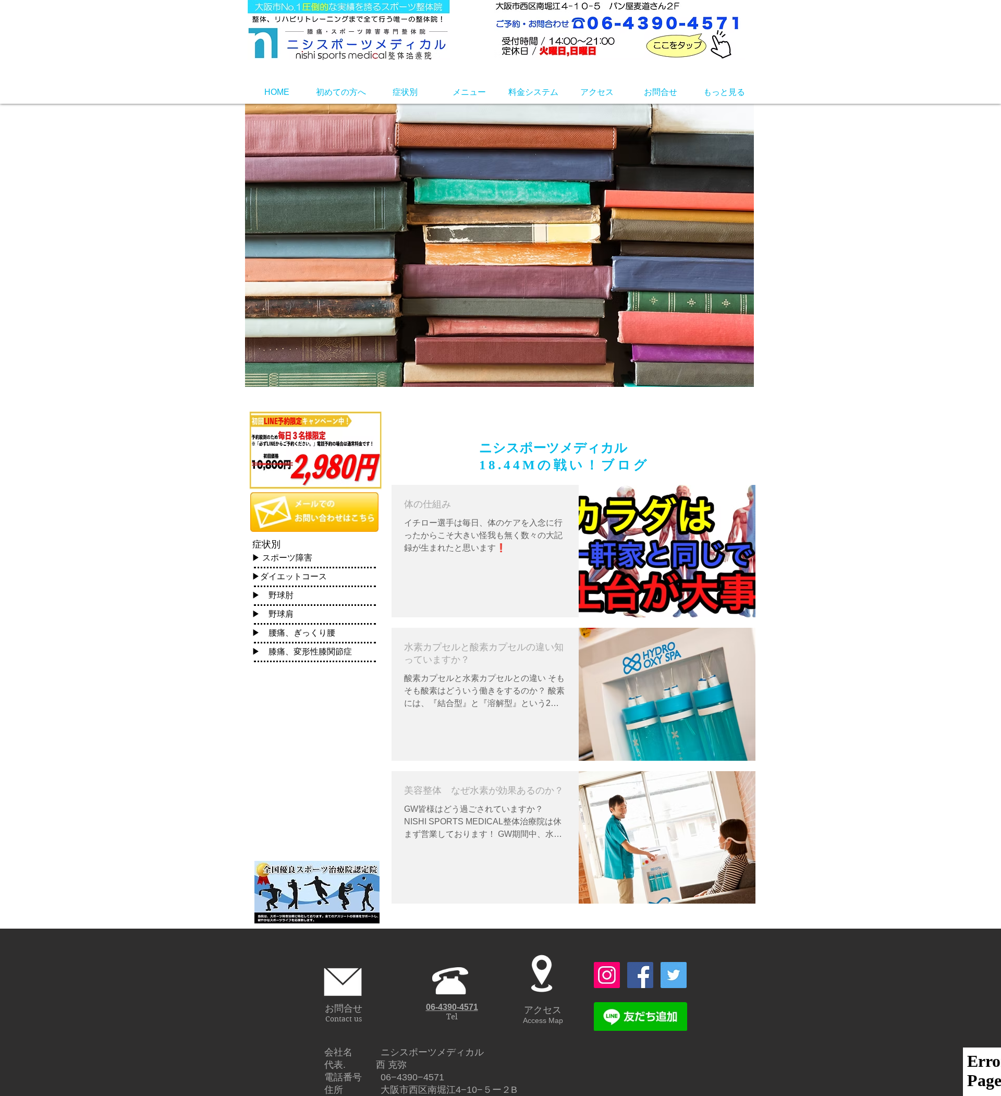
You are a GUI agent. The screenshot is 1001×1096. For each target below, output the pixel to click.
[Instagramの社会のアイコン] (607, 975)
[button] (340, 92)
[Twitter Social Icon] (674, 975)
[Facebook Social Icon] (640, 975)
